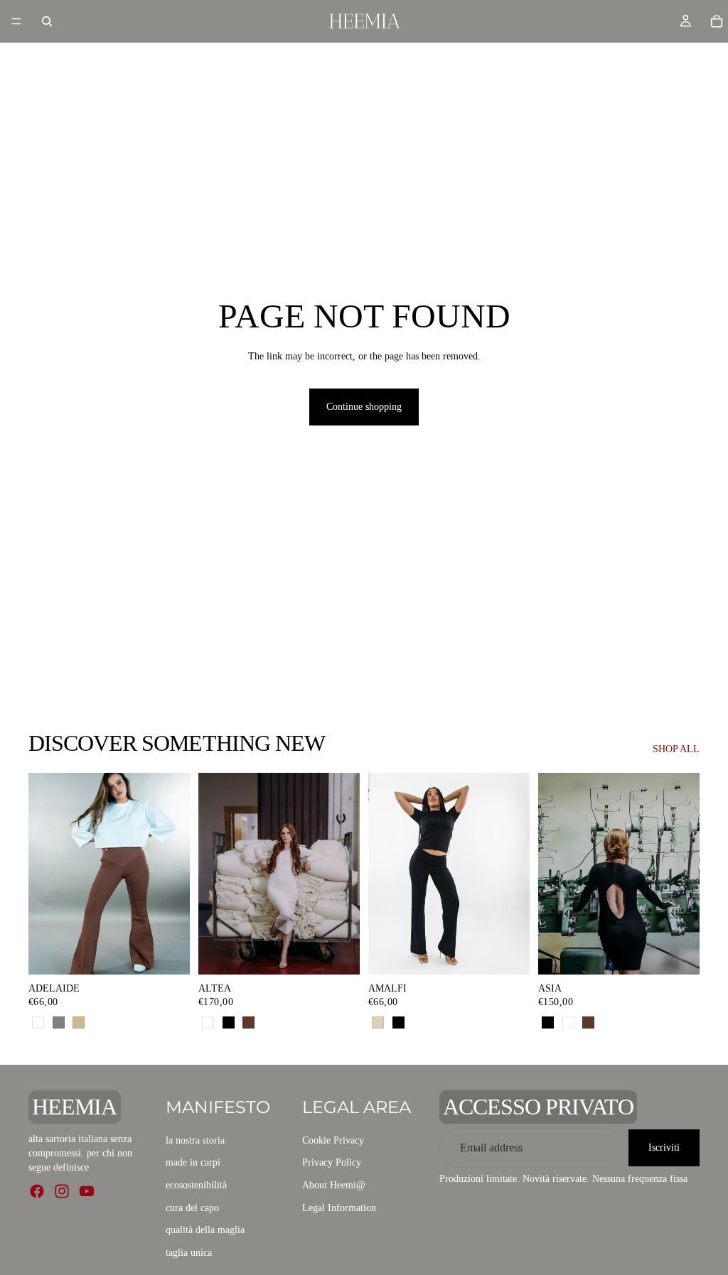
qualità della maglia (205, 1230)
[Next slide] (344, 873)
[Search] (47, 21)
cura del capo (192, 1207)
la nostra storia (195, 1139)
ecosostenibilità (196, 1185)
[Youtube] (86, 1191)
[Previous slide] (214, 873)
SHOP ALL (676, 749)
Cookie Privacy (333, 1139)
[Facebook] (37, 1191)
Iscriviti (664, 1147)
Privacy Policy (331, 1162)
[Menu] (16, 21)
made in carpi (193, 1162)
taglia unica (189, 1252)
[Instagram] (61, 1191)
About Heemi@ (333, 1185)
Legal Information (339, 1207)
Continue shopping (364, 406)
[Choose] (168, 952)
